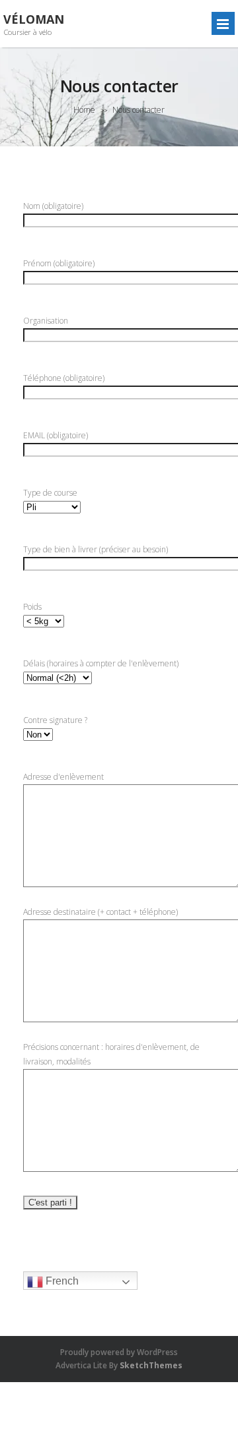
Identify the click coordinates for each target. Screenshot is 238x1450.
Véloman (33, 19)
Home (84, 109)
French (61, 1281)
